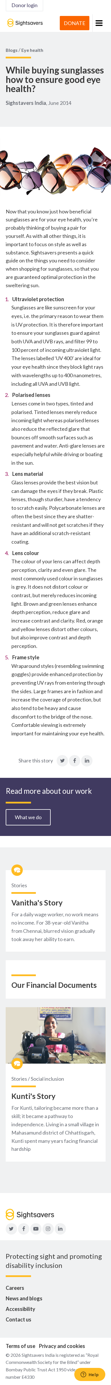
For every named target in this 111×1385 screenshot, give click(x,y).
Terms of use (20, 1346)
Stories (19, 885)
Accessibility (20, 1309)
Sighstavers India (26, 103)
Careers (15, 1288)
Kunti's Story (33, 1096)
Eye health (32, 50)
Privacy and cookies (62, 1346)
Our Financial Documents (54, 985)
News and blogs (24, 1298)
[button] (99, 23)
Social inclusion (47, 1079)
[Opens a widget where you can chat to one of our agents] (89, 1375)
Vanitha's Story (37, 902)
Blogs (12, 50)
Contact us (18, 1319)
